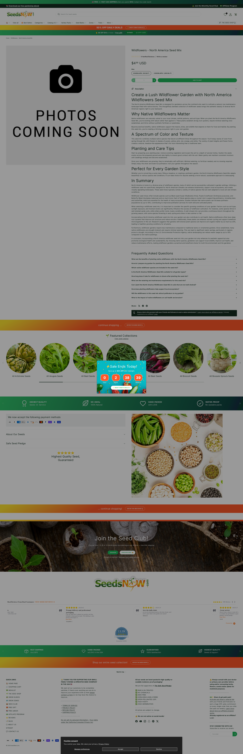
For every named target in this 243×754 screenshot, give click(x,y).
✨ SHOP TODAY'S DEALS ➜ (121, 387)
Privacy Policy (104, 744)
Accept (120, 749)
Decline (159, 749)
